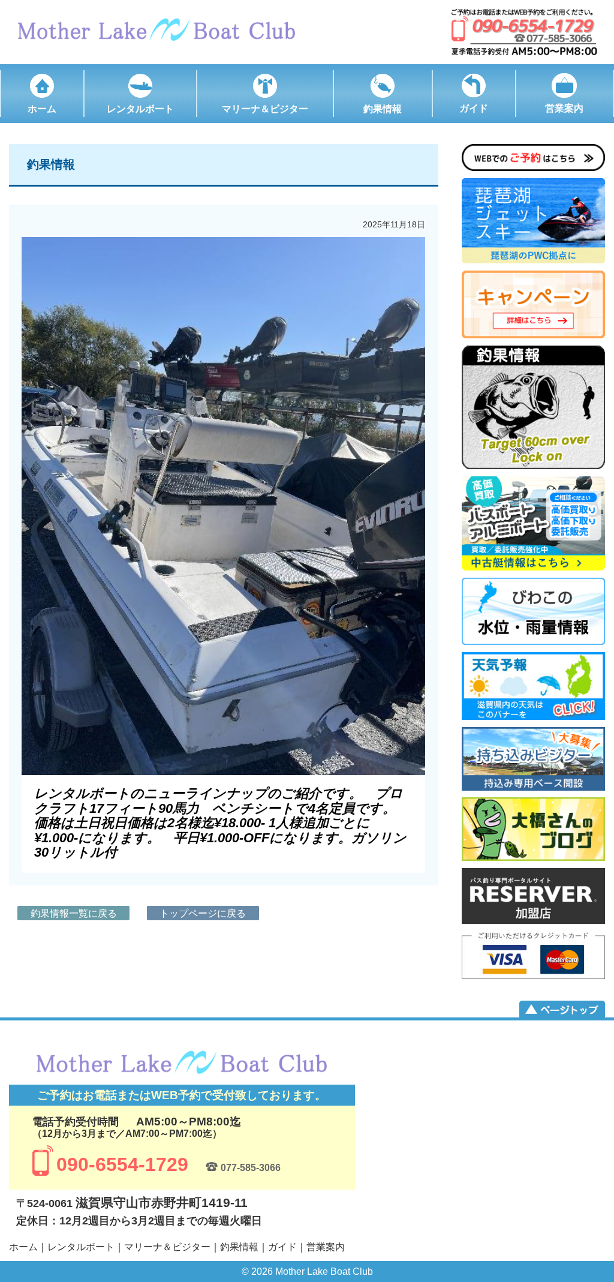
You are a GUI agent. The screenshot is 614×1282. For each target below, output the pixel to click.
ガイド (282, 1247)
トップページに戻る (202, 913)
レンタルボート (81, 1247)
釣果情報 (239, 1247)
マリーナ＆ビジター (167, 1247)
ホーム (23, 1247)
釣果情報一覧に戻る (74, 913)
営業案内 (325, 1247)
